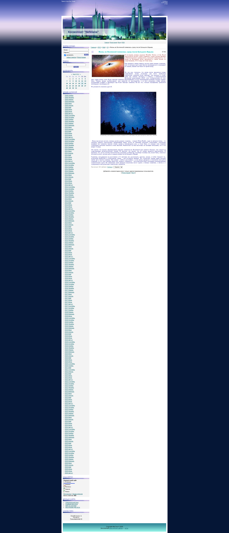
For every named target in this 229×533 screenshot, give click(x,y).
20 (85, 83)
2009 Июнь (68, 109)
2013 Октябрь (69, 213)
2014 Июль (68, 230)
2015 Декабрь (69, 264)
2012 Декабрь (69, 193)
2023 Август (69, 403)
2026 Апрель (69, 465)
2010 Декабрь (69, 145)
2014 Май (68, 226)
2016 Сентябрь (70, 282)
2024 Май (68, 421)
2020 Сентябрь (70, 364)
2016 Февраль (69, 268)
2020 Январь (69, 350)
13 (85, 81)
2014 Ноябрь (69, 238)
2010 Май (68, 131)
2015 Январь (69, 242)
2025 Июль (68, 447)
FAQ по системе (70, 506)
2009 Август (69, 113)
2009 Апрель (69, 105)
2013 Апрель (69, 201)
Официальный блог (72, 502)
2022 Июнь (68, 375)
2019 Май (68, 334)
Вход (119, 42)
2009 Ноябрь (69, 119)
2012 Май (68, 179)
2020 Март (68, 354)
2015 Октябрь (69, 260)
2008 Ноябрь (69, 95)
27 (85, 86)
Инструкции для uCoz (72, 507)
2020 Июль (68, 362)
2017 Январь (69, 290)
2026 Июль (68, 471)
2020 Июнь (68, 360)
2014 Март (68, 222)
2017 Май (68, 298)
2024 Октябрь (69, 431)
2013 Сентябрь (70, 211)
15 (70, 83)
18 (79, 83)
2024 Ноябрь (69, 433)
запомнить (69, 55)
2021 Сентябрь (70, 369)
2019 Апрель (69, 332)
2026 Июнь (68, 469)
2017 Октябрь (69, 308)
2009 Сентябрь (70, 115)
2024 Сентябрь (70, 429)
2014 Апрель (69, 224)
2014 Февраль (69, 220)
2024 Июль (68, 425)
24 (76, 86)
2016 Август (69, 280)
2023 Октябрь (69, 407)
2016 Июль (68, 278)
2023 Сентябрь (70, 405)
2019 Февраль (69, 328)
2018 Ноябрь (69, 322)
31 (76, 88)
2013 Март (68, 199)
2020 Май (68, 358)
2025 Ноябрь (69, 455)
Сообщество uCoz (71, 504)
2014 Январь (69, 218)
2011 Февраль (69, 149)
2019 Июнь (68, 336)
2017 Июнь (68, 300)
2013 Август (69, 209)
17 (76, 83)
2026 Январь (69, 459)
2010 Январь (69, 123)
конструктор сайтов (116, 528)
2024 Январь (69, 413)
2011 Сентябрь (70, 163)
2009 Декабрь (69, 121)
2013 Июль (68, 207)
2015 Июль (68, 254)
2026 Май (68, 467)
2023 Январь (69, 389)
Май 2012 (76, 74)
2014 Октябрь (69, 236)
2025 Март (68, 439)
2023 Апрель (69, 395)
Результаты (67, 494)
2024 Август (69, 427)
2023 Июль (68, 401)
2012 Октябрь (69, 189)
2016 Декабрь (69, 288)
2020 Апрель (69, 356)
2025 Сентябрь (70, 451)
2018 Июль (68, 316)
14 (67, 83)
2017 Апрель (69, 296)
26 (82, 86)
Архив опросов (77, 494)
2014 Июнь (68, 228)
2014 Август (69, 232)
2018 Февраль (69, 314)
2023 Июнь (68, 399)
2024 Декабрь (69, 435)
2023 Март (68, 393)
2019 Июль (68, 338)
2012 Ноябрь (69, 191)
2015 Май (68, 250)
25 (79, 86)
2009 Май (68, 107)
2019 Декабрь (69, 348)
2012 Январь (69, 171)
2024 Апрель (69, 419)
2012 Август (69, 185)
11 (79, 81)
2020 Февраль (69, 352)
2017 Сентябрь (70, 306)
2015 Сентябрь (70, 258)
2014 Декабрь (69, 240)
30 (73, 88)
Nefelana (109, 167)
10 (76, 81)
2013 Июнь (68, 205)
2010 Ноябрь (69, 143)
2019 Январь (69, 326)
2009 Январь (69, 99)
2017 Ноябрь (69, 310)
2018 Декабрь (69, 324)
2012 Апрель (69, 177)
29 (70, 88)
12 (82, 81)
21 (67, 86)
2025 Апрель (69, 441)
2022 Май (68, 373)
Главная (107, 42)
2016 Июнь (68, 276)
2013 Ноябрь (69, 215)
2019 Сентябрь (70, 342)
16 (73, 83)
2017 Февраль (69, 292)
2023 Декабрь (69, 411)
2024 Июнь (68, 423)
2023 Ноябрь (69, 409)
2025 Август (69, 449)
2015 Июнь (68, 252)
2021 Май (68, 367)
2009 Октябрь (69, 117)
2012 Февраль (69, 173)
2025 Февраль (69, 437)
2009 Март (68, 103)
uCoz (126, 528)
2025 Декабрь (69, 457)
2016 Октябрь (69, 284)
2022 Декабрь (69, 387)
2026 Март (68, 463)
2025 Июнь (68, 445)
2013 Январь (69, 195)
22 (70, 86)
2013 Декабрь (69, 216)
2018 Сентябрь (70, 318)
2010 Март (68, 127)
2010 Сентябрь (70, 139)
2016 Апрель (69, 272)
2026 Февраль (69, 461)
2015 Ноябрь (69, 262)
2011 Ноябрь (69, 167)
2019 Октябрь (69, 344)
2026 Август (69, 473)
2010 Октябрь (69, 141)
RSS (123, 42)
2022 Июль (68, 377)
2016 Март (68, 270)
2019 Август (69, 340)
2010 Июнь (68, 133)
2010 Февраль (69, 125)
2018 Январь (69, 312)
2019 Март (68, 330)
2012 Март (68, 175)
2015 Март (68, 246)
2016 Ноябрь (69, 286)
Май (103, 47)
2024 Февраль (69, 415)
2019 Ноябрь (69, 346)
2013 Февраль (69, 197)
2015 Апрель (69, 248)
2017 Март (68, 294)
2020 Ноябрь (69, 366)
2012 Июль (68, 183)
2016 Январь (69, 266)
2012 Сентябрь (70, 187)
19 (82, 83)
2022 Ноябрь (69, 385)
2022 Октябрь (69, 383)
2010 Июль (68, 135)
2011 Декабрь (69, 169)
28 (67, 88)
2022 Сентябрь (70, 381)
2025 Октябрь (69, 453)
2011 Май (68, 155)
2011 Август (69, 161)
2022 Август (69, 379)
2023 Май (68, 397)
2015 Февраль (69, 244)
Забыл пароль (71, 57)
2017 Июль (68, 302)
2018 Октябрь (69, 320)
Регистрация (113, 42)
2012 (99, 47)
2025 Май (68, 443)
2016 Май (68, 274)
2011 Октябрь (69, 165)
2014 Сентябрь (70, 234)
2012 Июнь (68, 181)
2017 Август (69, 304)
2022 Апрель (69, 371)
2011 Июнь (68, 157)
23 (73, 86)
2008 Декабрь (69, 97)
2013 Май (68, 203)
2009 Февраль (69, 101)
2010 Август (69, 137)
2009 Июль (68, 111)
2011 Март (68, 151)
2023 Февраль (69, 391)
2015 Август (69, 256)
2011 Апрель (69, 153)
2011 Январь (69, 147)
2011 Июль (68, 159)
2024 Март (68, 417)
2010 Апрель (69, 129)
